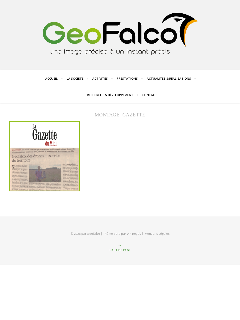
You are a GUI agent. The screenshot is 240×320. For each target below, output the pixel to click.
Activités (100, 78)
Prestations (127, 78)
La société (75, 78)
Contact (149, 95)
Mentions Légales (157, 233)
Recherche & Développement (110, 95)
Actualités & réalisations (169, 78)
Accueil (51, 78)
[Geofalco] (120, 34)
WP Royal (133, 233)
